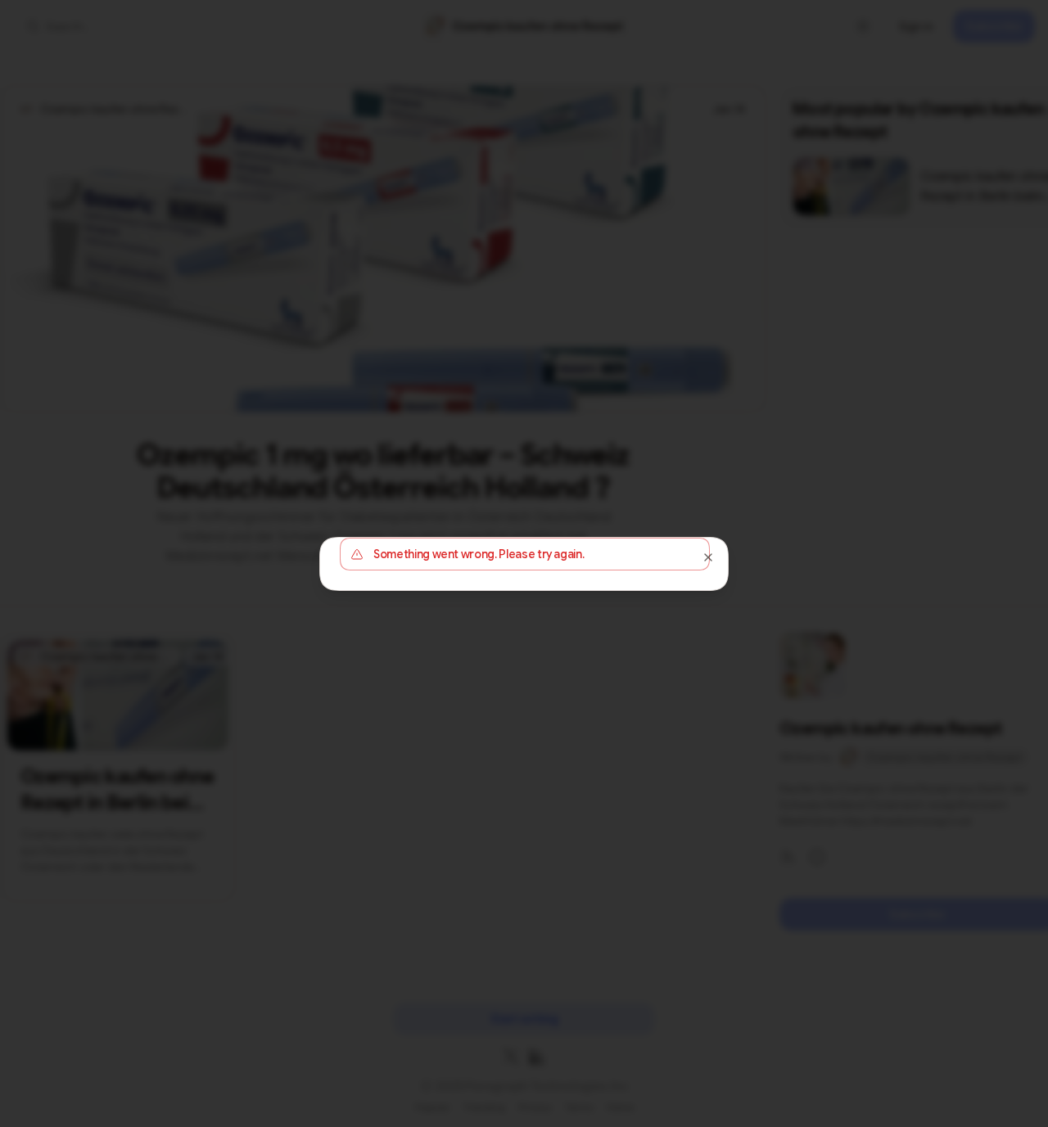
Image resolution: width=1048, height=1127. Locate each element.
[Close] (708, 557)
